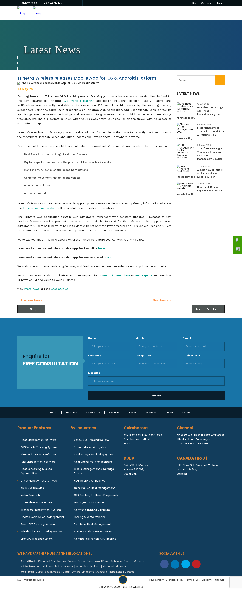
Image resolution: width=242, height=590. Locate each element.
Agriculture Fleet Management (93, 531)
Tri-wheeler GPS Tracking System (41, 531)
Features (71, 412)
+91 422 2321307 (29, 3)
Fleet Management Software (39, 440)
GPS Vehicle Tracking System (39, 447)
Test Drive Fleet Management (92, 524)
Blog (195, 3)
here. (101, 248)
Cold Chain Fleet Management (93, 461)
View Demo (93, 412)
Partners (151, 412)
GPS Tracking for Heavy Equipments (96, 495)
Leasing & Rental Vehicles (89, 517)
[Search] (220, 80)
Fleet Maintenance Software (38, 454)
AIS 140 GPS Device (32, 488)
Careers (206, 3)
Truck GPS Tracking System (38, 524)
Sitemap (220, 579)
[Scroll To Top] (123, 579)
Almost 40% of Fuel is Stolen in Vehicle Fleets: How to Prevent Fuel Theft (200, 173)
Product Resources (34, 579)
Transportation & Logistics (90, 447)
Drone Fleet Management (37, 502)
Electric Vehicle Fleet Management (42, 517)
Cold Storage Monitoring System (94, 454)
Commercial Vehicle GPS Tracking (95, 539)
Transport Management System (41, 509)
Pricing (133, 412)
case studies (59, 288)
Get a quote (143, 275)
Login (220, 3)
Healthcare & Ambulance (89, 480)
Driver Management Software (39, 480)
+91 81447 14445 (53, 3)
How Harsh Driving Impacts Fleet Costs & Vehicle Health (199, 190)
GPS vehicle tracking (79, 100)
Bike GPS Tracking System (37, 539)
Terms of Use (192, 579)
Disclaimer (207, 579)
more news (32, 288)
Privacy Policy (156, 579)
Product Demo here (116, 275)
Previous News (29, 300)
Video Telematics (32, 495)
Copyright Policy (174, 579)
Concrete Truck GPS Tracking (92, 509)
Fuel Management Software (38, 461)
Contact (187, 412)
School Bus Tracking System (91, 440)
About (169, 412)
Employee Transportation (89, 502)
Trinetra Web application (39, 208)
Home (53, 412)
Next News (162, 300)
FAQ (19, 579)
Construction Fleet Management (94, 488)
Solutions (114, 412)
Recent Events (206, 309)
